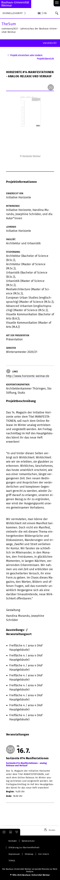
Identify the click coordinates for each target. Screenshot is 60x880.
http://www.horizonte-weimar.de (27, 376)
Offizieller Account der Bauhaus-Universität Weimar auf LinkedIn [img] (10, 832)
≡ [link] (57, 3)
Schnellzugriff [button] (13, 13)
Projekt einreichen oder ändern (26, 55)
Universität (50, 43)
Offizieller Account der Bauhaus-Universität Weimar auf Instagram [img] (3, 832)
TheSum (9, 24)
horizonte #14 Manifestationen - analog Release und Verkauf (26, 764)
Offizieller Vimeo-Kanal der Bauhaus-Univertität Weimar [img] (16, 832)
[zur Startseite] (15, 4)
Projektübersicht (45, 58)
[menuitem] (39, 13)
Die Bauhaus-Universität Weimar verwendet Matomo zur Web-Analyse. (30, 870)
